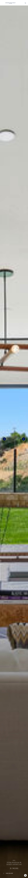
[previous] (4, 439)
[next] (23, 439)
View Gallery (9, 873)
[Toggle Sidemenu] (25, 3)
